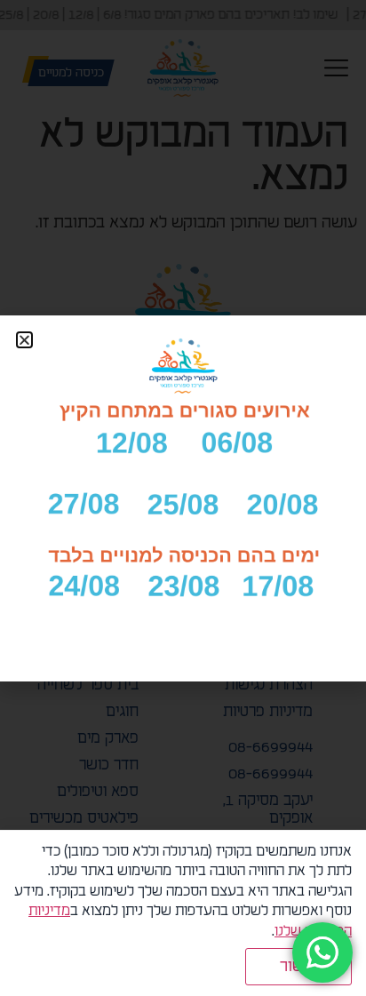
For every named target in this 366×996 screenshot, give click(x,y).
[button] (24, 340)
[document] (183, 498)
